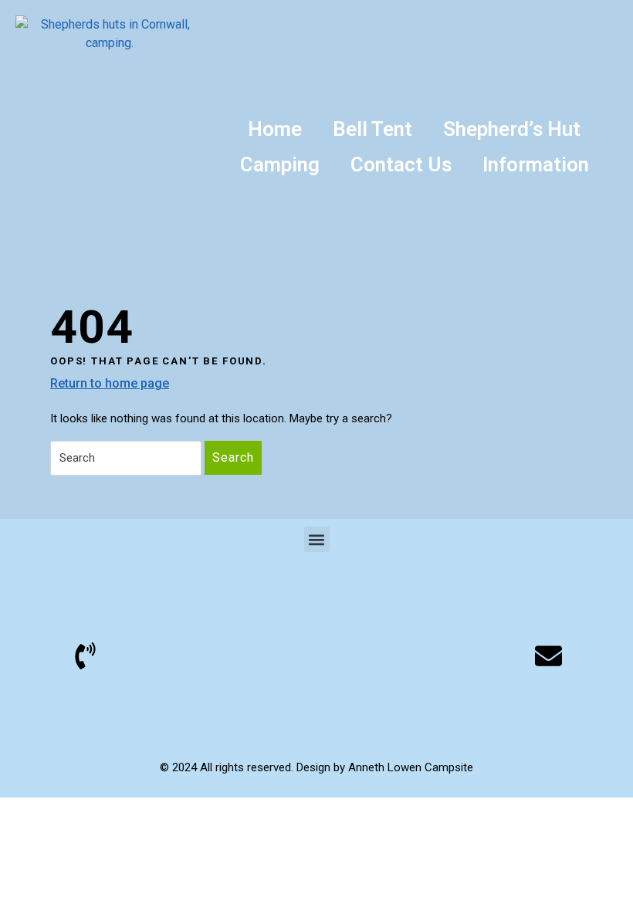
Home (275, 129)
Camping (280, 164)
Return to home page (109, 382)
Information (535, 164)
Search (233, 457)
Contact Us (401, 164)
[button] (317, 539)
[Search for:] (125, 458)
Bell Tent (372, 129)
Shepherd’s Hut (512, 129)
